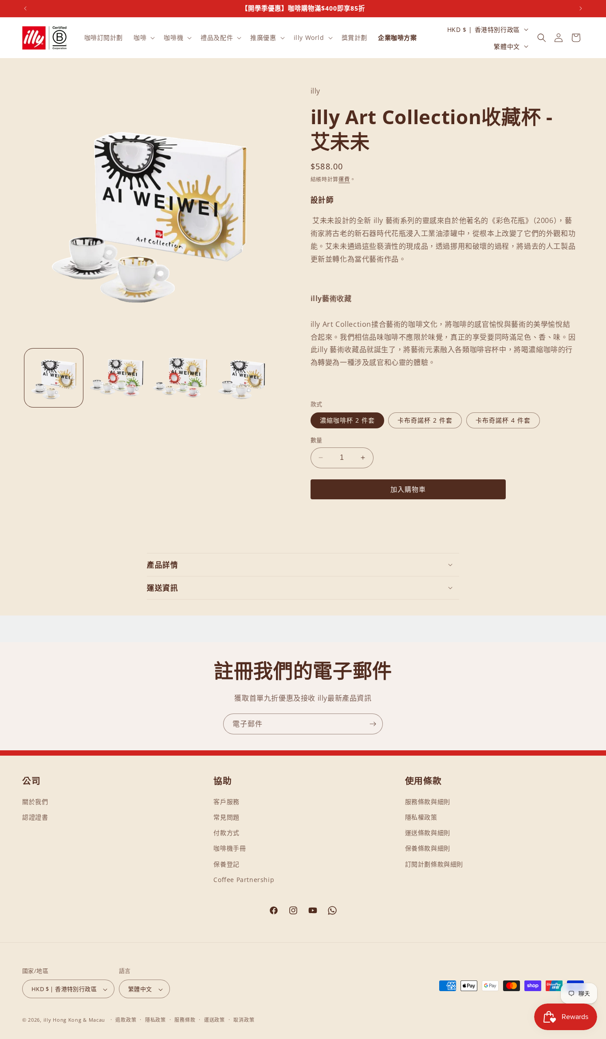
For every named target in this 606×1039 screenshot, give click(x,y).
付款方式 (226, 832)
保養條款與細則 (427, 848)
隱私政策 (155, 1019)
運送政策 (214, 1019)
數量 (317, 440)
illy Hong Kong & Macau (74, 1020)
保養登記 (226, 864)
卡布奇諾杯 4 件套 (503, 420)
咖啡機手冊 (229, 848)
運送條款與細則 (427, 832)
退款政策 (125, 1019)
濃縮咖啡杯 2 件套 (347, 420)
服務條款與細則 (427, 801)
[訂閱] (372, 724)
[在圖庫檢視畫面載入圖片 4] (242, 378)
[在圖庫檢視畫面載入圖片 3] (179, 378)
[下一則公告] (580, 8)
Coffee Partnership (243, 879)
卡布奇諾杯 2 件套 (425, 420)
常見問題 (226, 817)
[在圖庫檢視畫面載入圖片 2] (116, 378)
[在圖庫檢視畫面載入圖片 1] (53, 378)
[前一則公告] (25, 8)
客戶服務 (226, 801)
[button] (143, 37)
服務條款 (184, 1019)
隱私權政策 (421, 817)
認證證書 (35, 817)
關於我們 (35, 801)
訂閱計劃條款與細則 (434, 864)
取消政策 (243, 1019)
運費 (344, 179)
